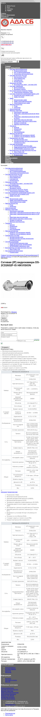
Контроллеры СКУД (16, 176)
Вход (2, 15)
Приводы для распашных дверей (20, 232)
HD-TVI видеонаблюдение (18, 171)
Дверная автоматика (11, 231)
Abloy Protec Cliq (15, 249)
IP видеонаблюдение (16, 170)
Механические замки (16, 199)
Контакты (8, 161)
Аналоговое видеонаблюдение (19, 173)
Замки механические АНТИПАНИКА (21, 244)
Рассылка (8, 672)
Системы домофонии (12, 185)
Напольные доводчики (17, 211)
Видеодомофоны (15, 186)
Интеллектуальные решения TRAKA (16, 189)
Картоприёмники (15, 229)
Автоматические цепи (16, 237)
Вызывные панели (15, 188)
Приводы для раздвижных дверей (20, 234)
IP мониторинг (14, 252)
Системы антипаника (12, 241)
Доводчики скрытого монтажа (19, 217)
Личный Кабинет (10, 668)
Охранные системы (11, 182)
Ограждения (13, 226)
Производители (10, 713)
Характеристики (12, 492)
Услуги (7, 156)
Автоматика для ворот (8, 697)
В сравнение (5, 321)
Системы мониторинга (8, 699)
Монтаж (7, 681)
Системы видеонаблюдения (14, 168)
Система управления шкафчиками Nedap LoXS (20, 193)
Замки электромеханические (18, 200)
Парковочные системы (12, 235)
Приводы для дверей (7, 695)
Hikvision (14, 312)
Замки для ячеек (15, 196)
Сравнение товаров (7, 18)
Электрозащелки (10, 208)
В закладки (4, 320)
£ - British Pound (10, 6)
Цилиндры (13, 206)
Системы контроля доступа (13, 174)
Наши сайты (9, 162)
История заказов (10, 669)
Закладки (8, 671)
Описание (4, 492)
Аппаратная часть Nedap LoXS (19, 194)
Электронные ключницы (8, 694)
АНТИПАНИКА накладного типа (19, 246)
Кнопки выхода (14, 180)
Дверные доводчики (11, 209)
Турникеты (8, 223)
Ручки (11, 205)
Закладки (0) (5, 16)
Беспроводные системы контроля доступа (18, 248)
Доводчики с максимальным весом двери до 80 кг (25, 212)
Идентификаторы (15, 177)
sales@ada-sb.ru (10, 704)
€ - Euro (7, 7)
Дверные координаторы (17, 222)
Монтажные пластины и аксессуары (21, 218)
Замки (7, 197)
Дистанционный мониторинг (14, 251)
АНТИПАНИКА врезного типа (19, 243)
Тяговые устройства (16, 220)
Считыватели (14, 179)
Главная (3, 13)
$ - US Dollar (9, 9)
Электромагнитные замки (18, 202)
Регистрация (11, 15)
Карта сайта (9, 715)
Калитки (12, 225)
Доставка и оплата (11, 158)
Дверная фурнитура (11, 203)
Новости (8, 159)
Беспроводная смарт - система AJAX (21, 183)
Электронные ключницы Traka (19, 191)
